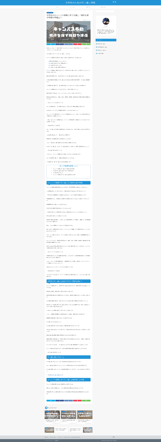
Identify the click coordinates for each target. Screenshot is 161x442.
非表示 (76, 166)
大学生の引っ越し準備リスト (55, 374)
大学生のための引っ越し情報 (80, 2)
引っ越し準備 (100, 53)
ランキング (73, 7)
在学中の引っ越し (50, 12)
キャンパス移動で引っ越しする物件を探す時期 (63, 168)
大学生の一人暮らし (101, 50)
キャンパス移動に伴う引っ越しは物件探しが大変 (64, 174)
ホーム (57, 7)
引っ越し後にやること (58, 172)
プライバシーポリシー (49, 440)
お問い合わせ (103, 7)
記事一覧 (88, 7)
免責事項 (56, 440)
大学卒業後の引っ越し (102, 47)
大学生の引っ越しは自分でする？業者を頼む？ (63, 170)
